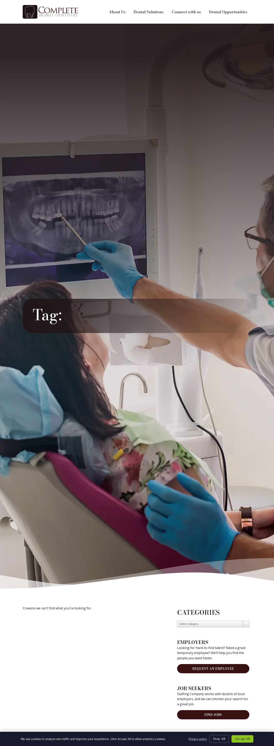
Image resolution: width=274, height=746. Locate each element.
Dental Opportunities (230, 13)
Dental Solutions (151, 13)
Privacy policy (198, 739)
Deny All (219, 739)
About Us (119, 13)
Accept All (242, 739)
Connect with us (188, 13)
